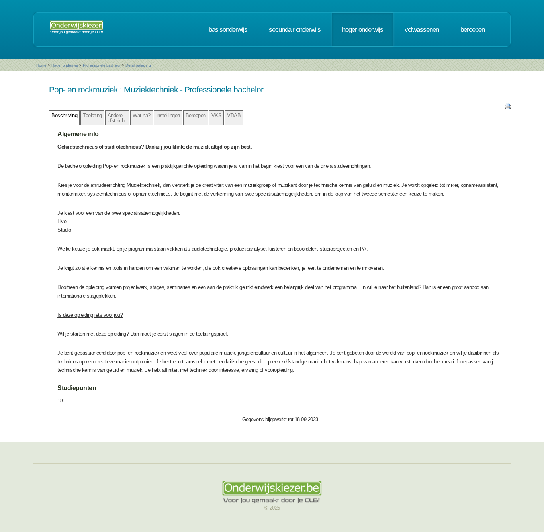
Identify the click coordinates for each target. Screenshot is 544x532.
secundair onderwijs (295, 29)
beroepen (472, 29)
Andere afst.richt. (117, 118)
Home (41, 65)
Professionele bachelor (102, 65)
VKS (216, 115)
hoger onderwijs (362, 29)
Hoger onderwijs (64, 65)
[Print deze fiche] (508, 107)
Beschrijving (64, 115)
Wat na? (142, 115)
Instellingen (168, 115)
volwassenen (422, 29)
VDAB (234, 115)
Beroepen (196, 115)
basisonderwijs (228, 29)
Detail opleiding (138, 65)
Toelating (92, 115)
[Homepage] (76, 29)
